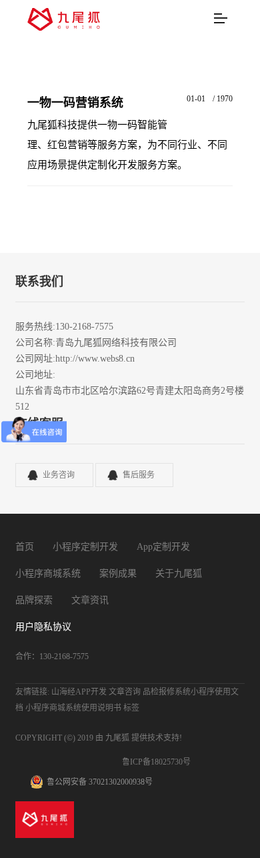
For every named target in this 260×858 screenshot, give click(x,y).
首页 (24, 547)
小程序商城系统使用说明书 (73, 708)
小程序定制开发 (85, 547)
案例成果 (118, 573)
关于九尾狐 (178, 573)
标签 (131, 708)
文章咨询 (125, 692)
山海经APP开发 (79, 692)
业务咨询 (59, 475)
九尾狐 (117, 738)
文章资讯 (90, 600)
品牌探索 (34, 600)
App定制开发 (163, 547)
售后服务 (139, 475)
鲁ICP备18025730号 (156, 762)
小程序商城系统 (48, 573)
